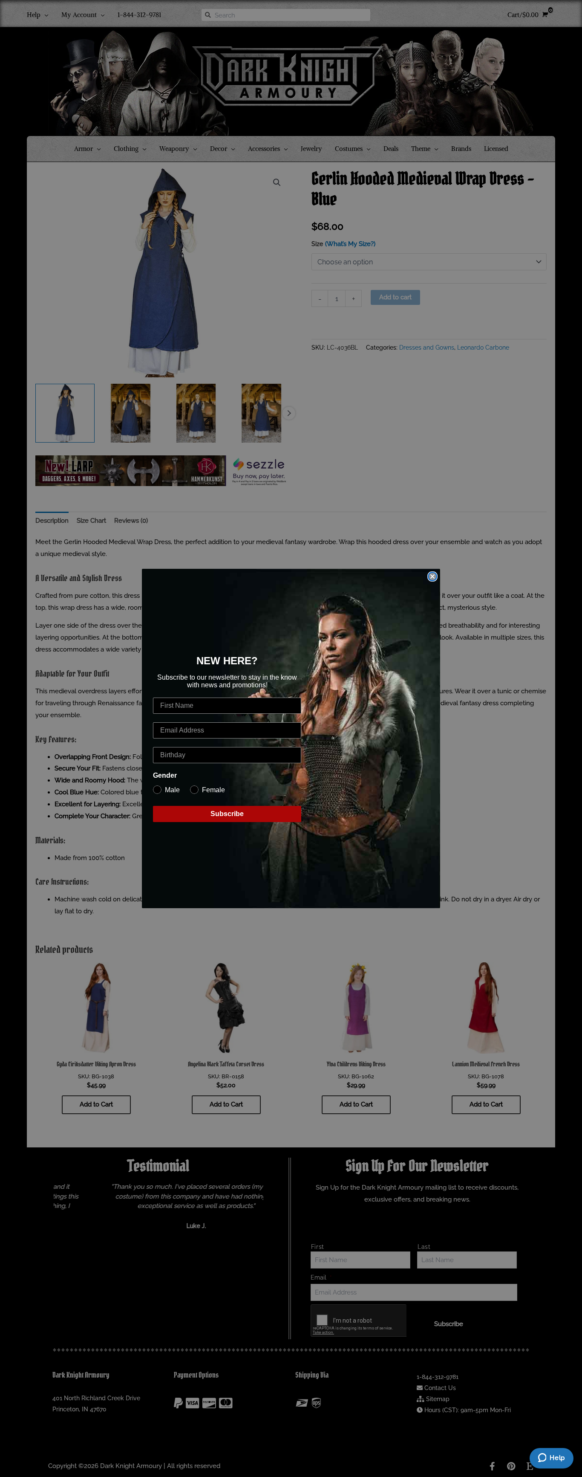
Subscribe (227, 813)
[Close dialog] (432, 576)
